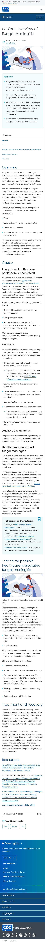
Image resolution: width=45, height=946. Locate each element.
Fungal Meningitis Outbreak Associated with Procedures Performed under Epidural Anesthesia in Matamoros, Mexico (21, 768)
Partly (14, 826)
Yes (5, 826)
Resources (5, 159)
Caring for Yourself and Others (14, 872)
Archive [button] (5, 919)
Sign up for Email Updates (15, 889)
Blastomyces (19, 283)
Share (39, 814)
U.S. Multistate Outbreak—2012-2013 (18, 805)
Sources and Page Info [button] (14, 814)
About (5, 868)
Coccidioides (34, 283)
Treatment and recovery (9, 154)
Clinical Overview (9, 881)
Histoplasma (7, 283)
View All (8, 857)
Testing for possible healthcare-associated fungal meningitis (21, 149)
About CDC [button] (7, 901)
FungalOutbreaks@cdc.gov (15, 547)
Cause (4, 145)
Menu (38, 17)
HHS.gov (5, 941)
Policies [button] (5, 907)
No (23, 826)
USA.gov (13, 941)
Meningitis (7, 17)
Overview (5, 140)
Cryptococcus (26, 280)
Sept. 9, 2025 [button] (10, 43)
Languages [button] (7, 913)
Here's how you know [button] (9, 4)
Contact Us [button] (7, 895)
